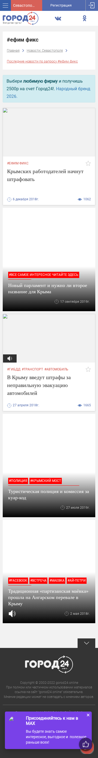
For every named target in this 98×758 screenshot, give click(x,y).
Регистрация (61, 5)
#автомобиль (56, 369)
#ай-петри (77, 580)
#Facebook (18, 580)
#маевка (57, 580)
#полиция (18, 481)
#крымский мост (45, 481)
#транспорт (32, 369)
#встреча (38, 580)
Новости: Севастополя (45, 50)
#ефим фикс (18, 163)
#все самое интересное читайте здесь (43, 275)
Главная (13, 50)
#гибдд (13, 369)
